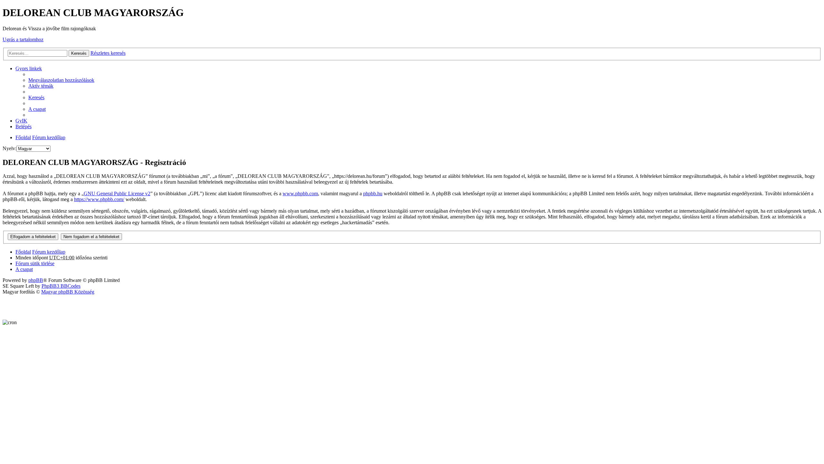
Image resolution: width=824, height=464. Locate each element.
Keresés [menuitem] (36, 97)
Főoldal (23, 137)
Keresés (79, 53)
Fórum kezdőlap (48, 137)
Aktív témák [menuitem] (40, 86)
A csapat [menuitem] (37, 109)
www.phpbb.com (300, 193)
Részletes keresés (108, 53)
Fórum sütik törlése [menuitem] (34, 263)
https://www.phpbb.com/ (99, 199)
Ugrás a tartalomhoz (23, 39)
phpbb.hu (372, 193)
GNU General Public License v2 (117, 193)
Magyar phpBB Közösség (67, 292)
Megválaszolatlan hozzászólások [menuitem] (61, 80)
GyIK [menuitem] (21, 120)
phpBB (35, 280)
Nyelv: (9, 148)
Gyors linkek (28, 68)
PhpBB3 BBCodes (61, 286)
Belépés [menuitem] (23, 126)
